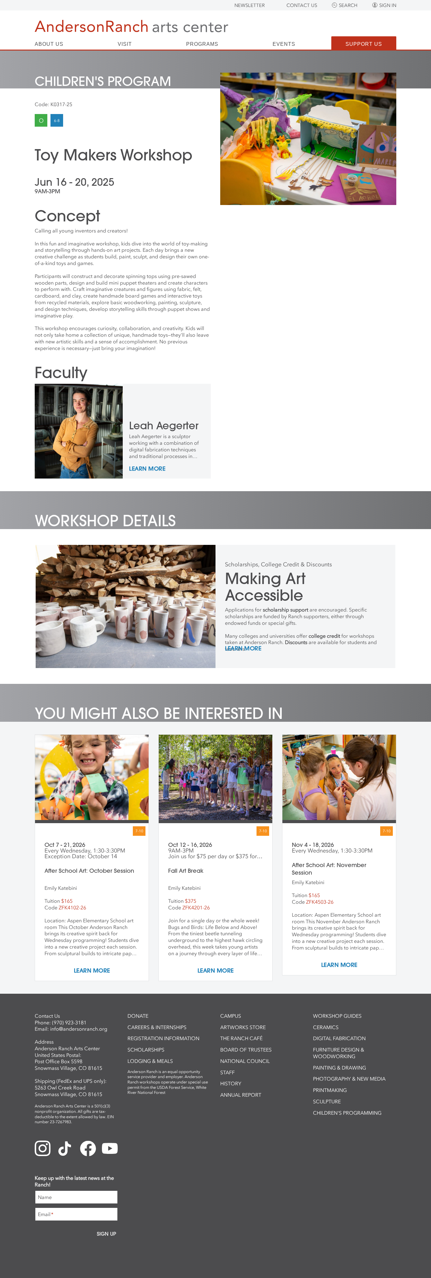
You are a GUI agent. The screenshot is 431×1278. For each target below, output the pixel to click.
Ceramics (326, 1027)
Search (348, 5)
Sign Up (106, 1234)
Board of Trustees (246, 1049)
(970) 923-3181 (69, 1022)
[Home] (131, 26)
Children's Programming (347, 1113)
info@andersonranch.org (78, 1029)
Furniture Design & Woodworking (338, 1052)
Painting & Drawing (339, 1067)
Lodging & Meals (150, 1061)
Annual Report (240, 1095)
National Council (245, 1061)
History (230, 1083)
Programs (202, 44)
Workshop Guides (337, 1016)
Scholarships (145, 1049)
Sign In (387, 5)
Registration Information (163, 1038)
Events (284, 44)
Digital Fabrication (339, 1038)
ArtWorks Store (243, 1027)
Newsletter (249, 5)
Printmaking (330, 1090)
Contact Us (301, 5)
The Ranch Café (241, 1038)
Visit (125, 44)
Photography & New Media (349, 1079)
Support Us (363, 44)
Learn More (147, 469)
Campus (230, 1016)
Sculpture (327, 1101)
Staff (227, 1072)
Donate (137, 1016)
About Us (49, 44)
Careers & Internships (156, 1027)
